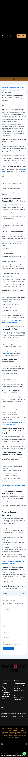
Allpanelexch (19, 737)
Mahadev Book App (19, 685)
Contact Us (4, 683)
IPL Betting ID (5, 735)
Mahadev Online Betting (8, 732)
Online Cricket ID (13, 735)
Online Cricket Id (6, 694)
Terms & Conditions (19, 697)
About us (4, 685)
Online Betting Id (6, 692)
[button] (14, 79)
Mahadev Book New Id (19, 691)
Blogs (3, 698)
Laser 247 (4, 690)
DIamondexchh (14, 739)
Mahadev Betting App (19, 683)
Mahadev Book (5, 728)
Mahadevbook (9, 730)
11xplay (3, 687)
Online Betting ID (22, 735)
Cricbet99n (13, 737)
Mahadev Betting (6, 733)
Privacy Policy (17, 699)
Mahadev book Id (18, 687)
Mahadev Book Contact (15, 728)
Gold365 (4, 688)
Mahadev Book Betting (19, 732)
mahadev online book (19, 694)
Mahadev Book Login (19, 688)
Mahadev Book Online (18, 730)
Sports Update (5, 696)
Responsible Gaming (19, 695)
